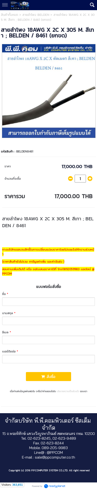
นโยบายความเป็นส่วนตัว (68, 391)
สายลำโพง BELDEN (35, 14)
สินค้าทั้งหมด (9, 14)
